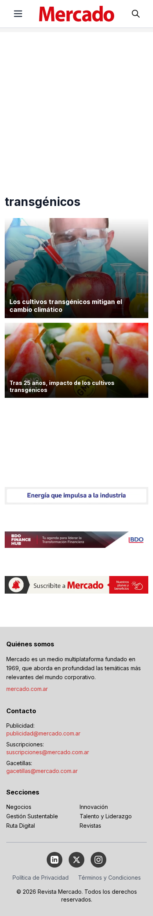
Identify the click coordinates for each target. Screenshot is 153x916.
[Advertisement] (76, 108)
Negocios (18, 806)
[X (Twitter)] (76, 860)
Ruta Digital (20, 825)
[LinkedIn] (54, 860)
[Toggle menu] (18, 13)
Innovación (94, 806)
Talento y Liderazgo (106, 816)
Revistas (90, 825)
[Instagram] (98, 860)
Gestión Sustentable (32, 816)
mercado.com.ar (27, 688)
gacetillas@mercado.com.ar (42, 771)
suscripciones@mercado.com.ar (47, 752)
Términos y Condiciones (109, 877)
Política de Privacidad (41, 877)
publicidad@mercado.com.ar (43, 733)
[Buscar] (136, 13)
